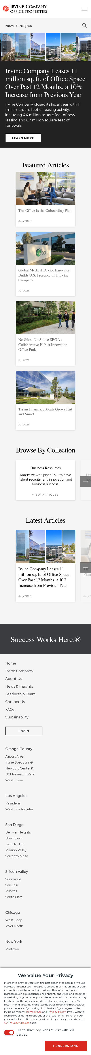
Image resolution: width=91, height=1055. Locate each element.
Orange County (18, 749)
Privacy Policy (57, 1011)
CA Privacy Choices (16, 1022)
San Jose (12, 885)
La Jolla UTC (14, 844)
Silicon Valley (16, 872)
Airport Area (14, 756)
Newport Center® (19, 768)
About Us (13, 679)
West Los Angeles (19, 809)
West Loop (13, 920)
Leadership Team (20, 694)
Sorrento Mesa (16, 856)
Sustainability (16, 717)
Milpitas (11, 891)
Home (10, 663)
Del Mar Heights (18, 832)
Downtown (14, 838)
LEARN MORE (23, 138)
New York (13, 942)
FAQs (9, 709)
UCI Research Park (19, 774)
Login (24, 731)
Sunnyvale (13, 879)
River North (14, 926)
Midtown (12, 949)
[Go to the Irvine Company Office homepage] (12, 9)
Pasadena (13, 803)
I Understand (65, 1046)
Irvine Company (19, 671)
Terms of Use (34, 1011)
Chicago (12, 912)
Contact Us (15, 702)
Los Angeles (16, 796)
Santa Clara (13, 897)
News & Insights (18, 26)
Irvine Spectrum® (19, 762)
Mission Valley (16, 850)
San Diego (14, 825)
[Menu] (84, 9)
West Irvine (14, 780)
